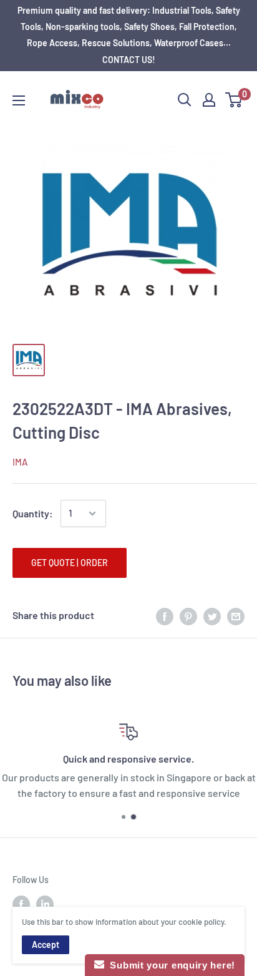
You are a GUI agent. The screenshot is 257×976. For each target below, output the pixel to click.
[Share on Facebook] (164, 615)
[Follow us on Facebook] (21, 903)
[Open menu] (18, 100)
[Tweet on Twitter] (212, 615)
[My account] (209, 100)
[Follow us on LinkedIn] (45, 903)
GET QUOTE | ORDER (69, 562)
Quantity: (32, 513)
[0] (234, 99)
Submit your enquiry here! (169, 965)
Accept (45, 944)
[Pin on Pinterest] (188, 615)
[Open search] (185, 100)
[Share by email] (236, 615)
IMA (19, 461)
